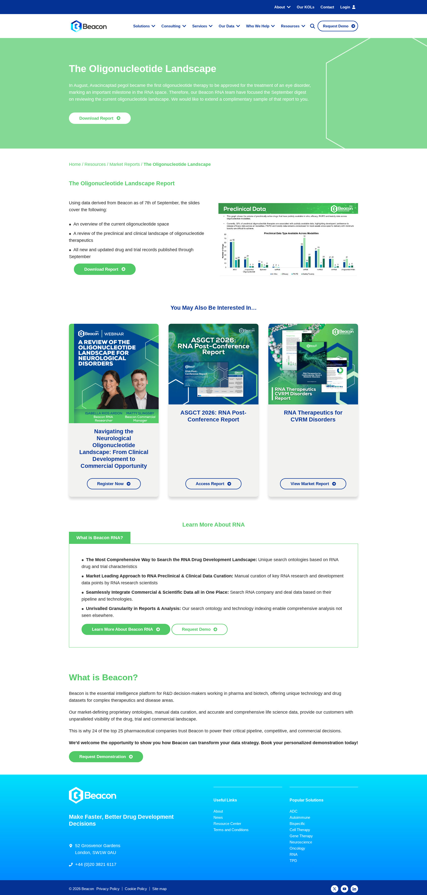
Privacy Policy (108, 889)
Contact (327, 7)
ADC (294, 811)
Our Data (226, 26)
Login (345, 7)
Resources (290, 26)
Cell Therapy (300, 830)
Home (75, 164)
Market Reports (124, 164)
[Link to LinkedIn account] (354, 889)
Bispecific (297, 823)
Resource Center (227, 823)
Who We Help (257, 26)
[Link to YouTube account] (344, 889)
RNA (294, 854)
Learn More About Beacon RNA (122, 629)
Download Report (96, 118)
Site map (159, 889)
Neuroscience (301, 842)
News (218, 817)
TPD (293, 860)
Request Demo (196, 629)
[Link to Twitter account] (334, 889)
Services (199, 26)
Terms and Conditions (231, 830)
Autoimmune (300, 817)
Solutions (141, 26)
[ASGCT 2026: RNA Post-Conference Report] (213, 363)
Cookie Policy (136, 889)
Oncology (297, 848)
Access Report (210, 483)
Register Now (110, 483)
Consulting (170, 26)
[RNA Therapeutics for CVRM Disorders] (313, 363)
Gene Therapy (301, 836)
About (279, 7)
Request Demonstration (102, 756)
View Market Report (310, 483)
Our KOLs (305, 7)
